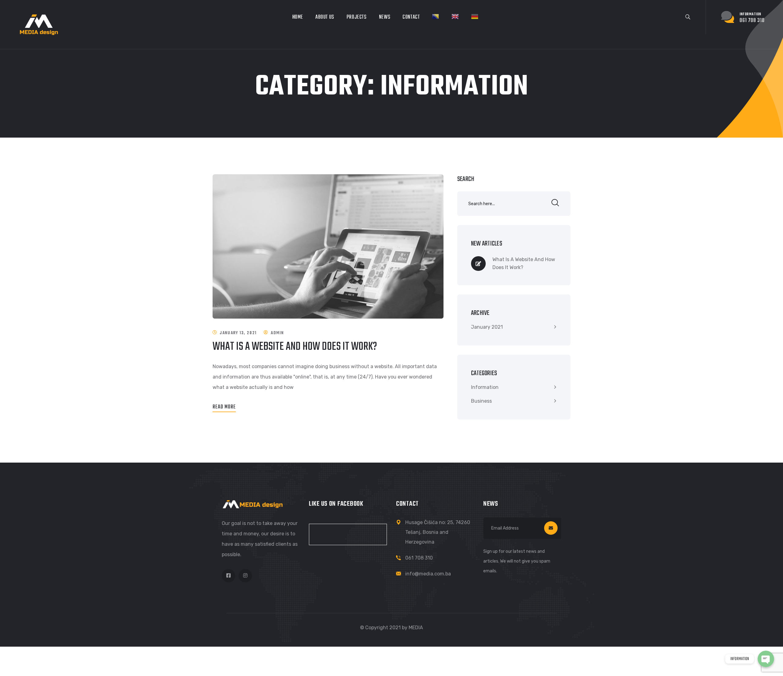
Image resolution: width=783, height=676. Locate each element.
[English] (455, 16)
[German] (474, 16)
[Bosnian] (435, 16)
